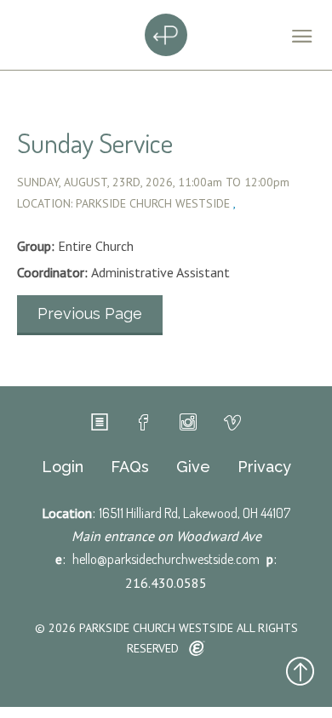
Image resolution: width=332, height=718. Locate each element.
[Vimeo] (232, 422)
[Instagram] (188, 422)
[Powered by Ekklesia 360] (197, 649)
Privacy (264, 467)
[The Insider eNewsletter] (99, 422)
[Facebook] (143, 422)
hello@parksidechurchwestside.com (166, 558)
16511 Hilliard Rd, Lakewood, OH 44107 (194, 512)
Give (193, 467)
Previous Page (89, 313)
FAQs (130, 467)
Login (62, 467)
